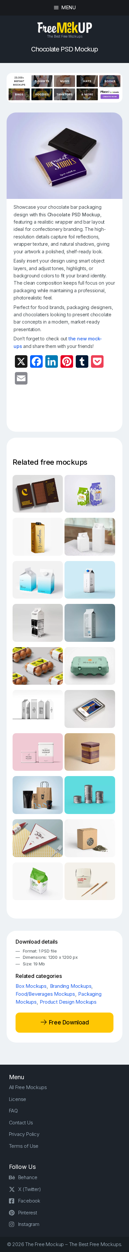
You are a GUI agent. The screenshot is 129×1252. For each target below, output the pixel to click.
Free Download (68, 1022)
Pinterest (27, 1212)
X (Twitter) (29, 1189)
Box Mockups (31, 986)
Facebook (29, 1201)
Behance (28, 1177)
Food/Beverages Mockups (45, 994)
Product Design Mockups (68, 1002)
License (17, 1099)
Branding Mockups (71, 986)
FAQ (13, 1111)
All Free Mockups (28, 1087)
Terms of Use (24, 1146)
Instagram (28, 1224)
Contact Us (21, 1122)
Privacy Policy (24, 1134)
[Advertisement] (71, 412)
